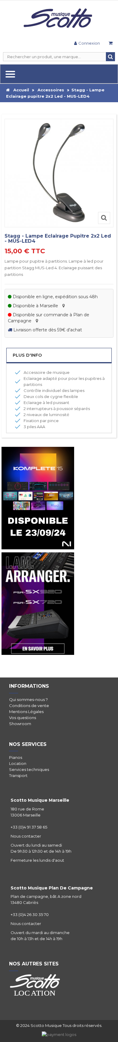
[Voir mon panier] (110, 44)
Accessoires (51, 89)
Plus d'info (27, 355)
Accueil (19, 89)
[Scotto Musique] (59, 18)
